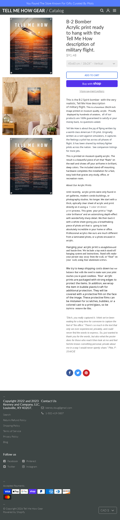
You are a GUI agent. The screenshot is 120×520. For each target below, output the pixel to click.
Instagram (31, 466)
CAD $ (105, 510)
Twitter (11, 466)
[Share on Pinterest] (86, 373)
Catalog (56, 10)
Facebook (13, 461)
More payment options (92, 91)
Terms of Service (12, 430)
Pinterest (31, 461)
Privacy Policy (10, 436)
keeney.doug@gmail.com (58, 407)
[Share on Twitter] (78, 372)
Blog (5, 441)
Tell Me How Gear (33, 508)
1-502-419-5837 (54, 413)
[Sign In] (108, 11)
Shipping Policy (11, 425)
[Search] (101, 11)
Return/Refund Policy (14, 420)
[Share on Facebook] (69, 372)
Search (7, 414)
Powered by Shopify (14, 511)
